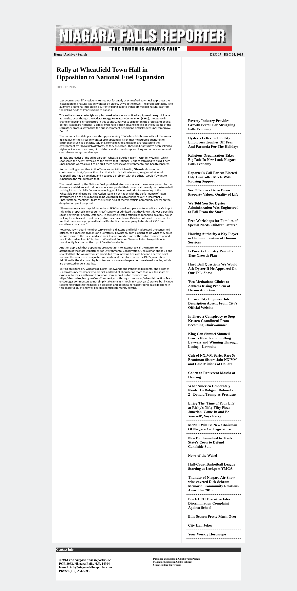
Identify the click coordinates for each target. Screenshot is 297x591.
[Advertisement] (148, 15)
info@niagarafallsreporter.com (91, 567)
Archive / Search (75, 54)
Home (58, 54)
